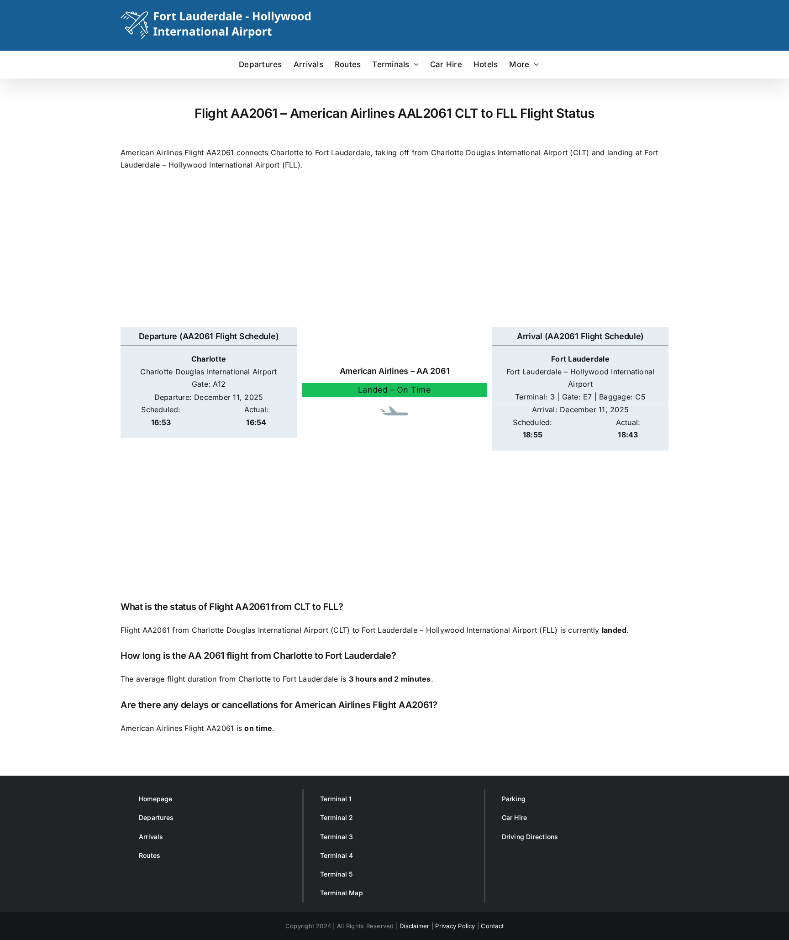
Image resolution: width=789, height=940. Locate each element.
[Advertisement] (394, 254)
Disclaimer (414, 925)
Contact (492, 925)
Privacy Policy (455, 925)
